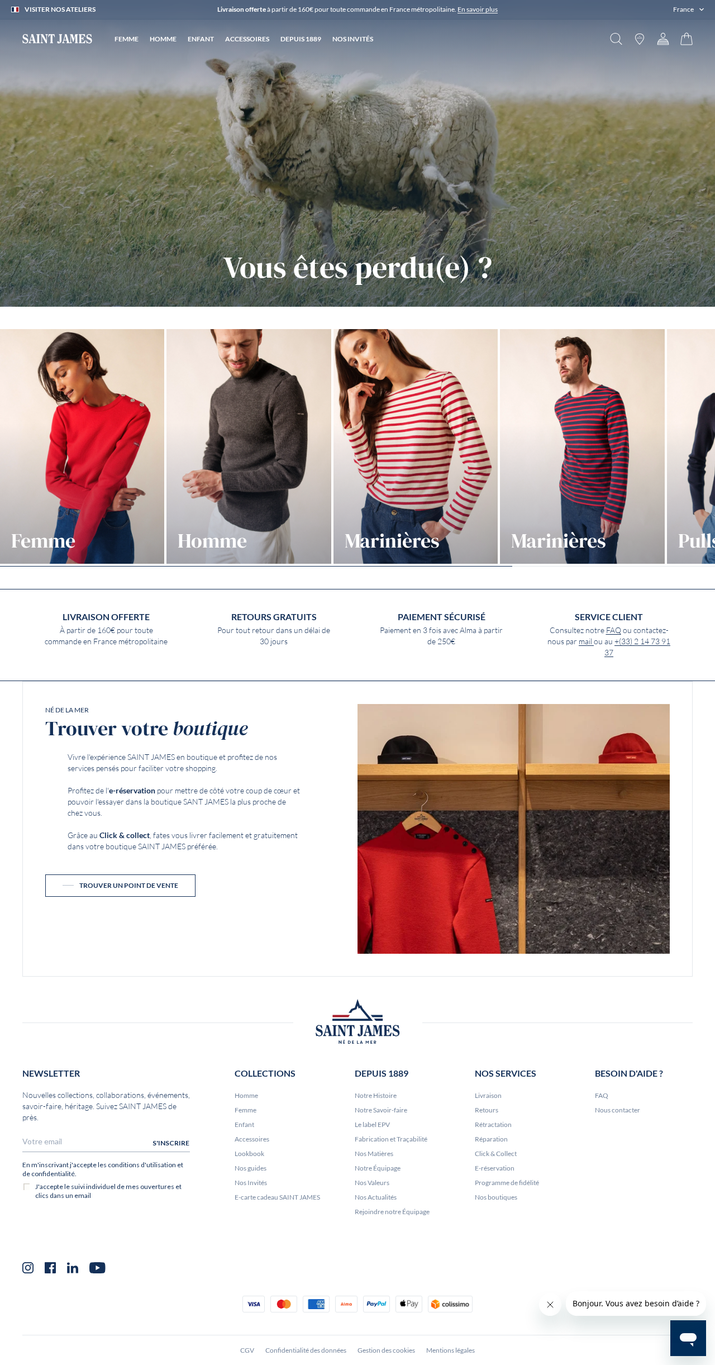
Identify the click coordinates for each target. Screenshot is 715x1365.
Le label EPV (372, 1124)
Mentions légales (450, 1350)
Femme (245, 1110)
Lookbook (249, 1153)
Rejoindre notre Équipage (392, 1211)
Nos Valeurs (372, 1182)
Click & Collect (496, 1153)
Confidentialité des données (305, 1350)
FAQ (613, 630)
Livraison (488, 1095)
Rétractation (493, 1124)
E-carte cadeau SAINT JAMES (277, 1197)
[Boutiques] (639, 38)
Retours (486, 1110)
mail (586, 641)
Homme (246, 1095)
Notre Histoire (376, 1095)
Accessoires (252, 1139)
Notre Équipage (378, 1168)
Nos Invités (251, 1182)
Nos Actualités (376, 1197)
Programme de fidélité (507, 1182)
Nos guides (250, 1168)
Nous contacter (617, 1110)
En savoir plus (477, 9)
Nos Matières (374, 1153)
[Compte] (663, 38)
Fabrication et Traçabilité (391, 1139)
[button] (688, 9)
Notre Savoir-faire (381, 1110)
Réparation (491, 1139)
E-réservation (494, 1168)
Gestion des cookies (386, 1350)
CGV (247, 1350)
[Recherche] (616, 38)
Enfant (244, 1124)
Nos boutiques (496, 1197)
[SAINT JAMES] (57, 39)
